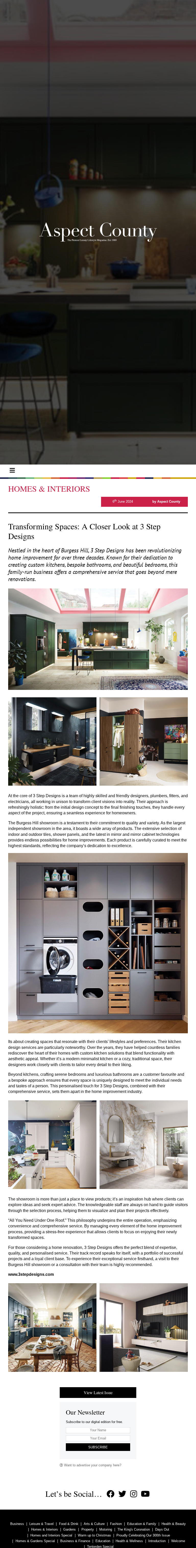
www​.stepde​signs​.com (31, 1274)
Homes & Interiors (44, 1529)
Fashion (116, 1524)
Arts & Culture (94, 1524)
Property (87, 1529)
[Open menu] (12, 470)
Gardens (69, 1529)
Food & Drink (68, 1524)
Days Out (162, 1529)
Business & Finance (75, 1541)
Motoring (105, 1529)
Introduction (157, 1541)
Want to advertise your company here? (92, 1465)
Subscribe (98, 1447)
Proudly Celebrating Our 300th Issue (143, 1535)
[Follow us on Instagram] (133, 1494)
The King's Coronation (133, 1529)
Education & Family (141, 1524)
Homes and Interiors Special (51, 1535)
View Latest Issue (98, 1392)
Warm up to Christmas (94, 1535)
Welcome (178, 1541)
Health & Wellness (129, 1541)
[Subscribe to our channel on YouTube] (145, 1494)
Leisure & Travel (41, 1524)
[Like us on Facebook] (111, 1494)
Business (17, 1524)
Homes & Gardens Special (35, 1541)
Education (102, 1541)
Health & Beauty (174, 1524)
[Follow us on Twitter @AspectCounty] (122, 1494)
